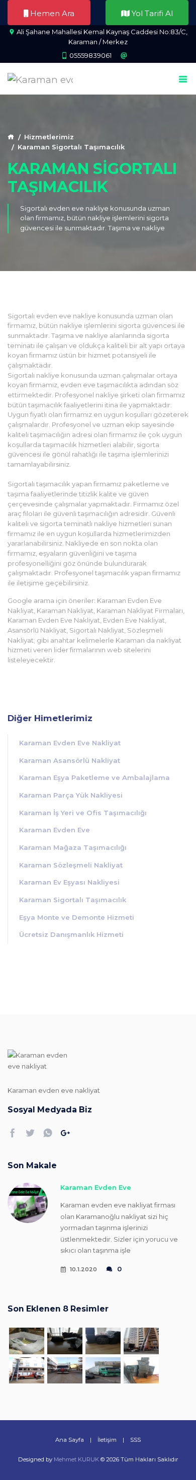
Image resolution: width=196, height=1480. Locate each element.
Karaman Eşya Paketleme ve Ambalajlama (94, 777)
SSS (135, 1439)
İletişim (107, 1439)
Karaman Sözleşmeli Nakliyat (71, 865)
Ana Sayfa (69, 1439)
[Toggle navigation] (183, 79)
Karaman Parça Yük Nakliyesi (71, 795)
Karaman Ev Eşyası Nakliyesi (69, 882)
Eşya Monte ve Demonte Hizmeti (76, 917)
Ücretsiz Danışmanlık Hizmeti (71, 934)
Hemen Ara (51, 13)
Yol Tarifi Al (151, 13)
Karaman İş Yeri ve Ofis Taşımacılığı (83, 813)
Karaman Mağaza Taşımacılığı (73, 847)
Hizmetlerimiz (49, 137)
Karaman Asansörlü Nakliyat (69, 760)
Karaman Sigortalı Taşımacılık (72, 900)
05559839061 (90, 55)
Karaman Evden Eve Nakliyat (70, 743)
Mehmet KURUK (76, 1459)
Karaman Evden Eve (54, 830)
